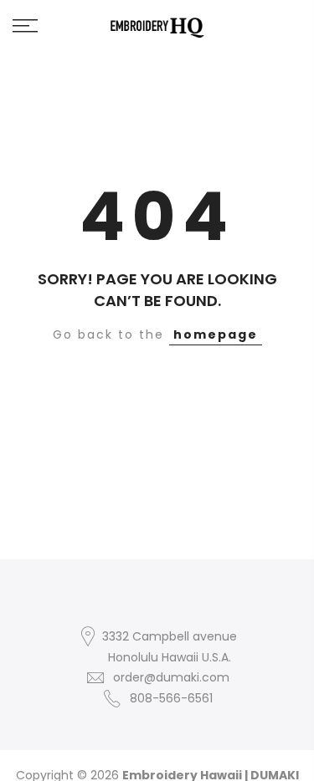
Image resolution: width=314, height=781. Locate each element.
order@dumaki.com (171, 677)
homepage (215, 334)
